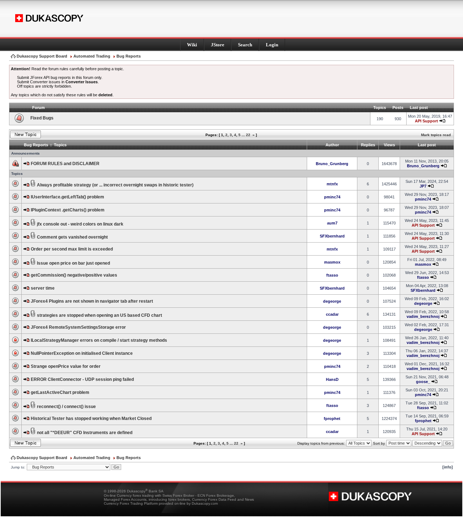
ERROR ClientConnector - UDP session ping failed (82, 379)
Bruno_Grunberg (332, 163)
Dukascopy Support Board (42, 56)
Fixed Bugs (42, 118)
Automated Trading (91, 56)
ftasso (332, 275)
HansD (332, 379)
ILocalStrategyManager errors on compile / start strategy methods (99, 340)
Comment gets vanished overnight (72, 237)
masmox (332, 262)
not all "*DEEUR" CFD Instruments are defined (84, 432)
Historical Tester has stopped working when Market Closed (91, 418)
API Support (426, 121)
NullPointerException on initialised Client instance (82, 353)
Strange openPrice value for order (66, 366)
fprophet (332, 418)
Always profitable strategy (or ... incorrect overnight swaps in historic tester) (115, 185)
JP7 (423, 186)
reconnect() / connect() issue (66, 406)
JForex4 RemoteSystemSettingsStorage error (78, 327)
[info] (447, 467)
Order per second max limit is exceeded (72, 249)
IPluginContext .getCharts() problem (68, 210)
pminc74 (332, 197)
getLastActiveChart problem (60, 392)
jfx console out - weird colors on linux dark (80, 224)
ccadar (332, 314)
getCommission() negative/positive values (74, 275)
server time (43, 288)
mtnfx (332, 184)
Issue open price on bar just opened (73, 263)
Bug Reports (128, 56)
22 (248, 135)
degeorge (332, 301)
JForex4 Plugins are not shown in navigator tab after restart (92, 301)
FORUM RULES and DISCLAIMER (65, 163)
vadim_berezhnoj (423, 316)
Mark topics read (436, 135)
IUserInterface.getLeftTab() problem (67, 196)
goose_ (423, 381)
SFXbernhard (332, 236)
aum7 (332, 223)
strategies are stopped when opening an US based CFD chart (99, 315)
